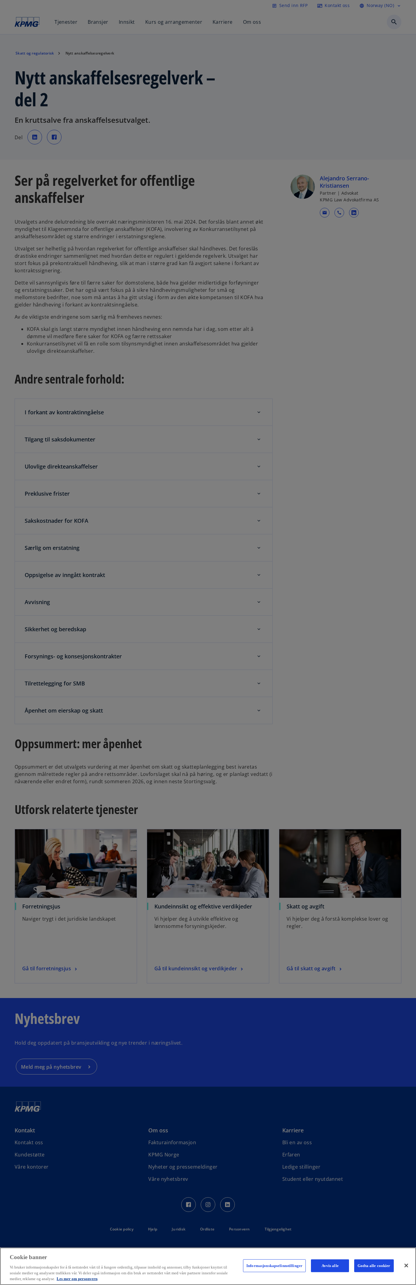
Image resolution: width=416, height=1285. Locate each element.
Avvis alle (330, 1265)
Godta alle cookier (374, 1265)
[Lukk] (406, 1265)
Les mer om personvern (77, 1278)
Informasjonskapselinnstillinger (274, 1265)
